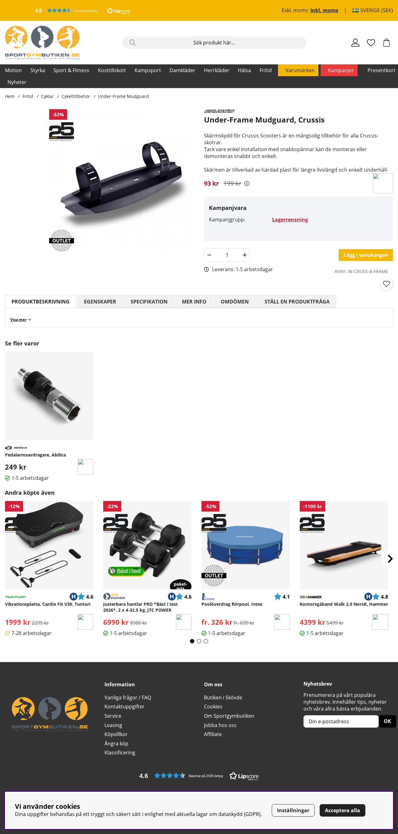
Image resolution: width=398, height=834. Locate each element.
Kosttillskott (112, 70)
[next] (390, 558)
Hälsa (244, 70)
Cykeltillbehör (76, 96)
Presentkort (382, 70)
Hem (10, 96)
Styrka (37, 70)
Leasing (113, 725)
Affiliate (213, 734)
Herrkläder (216, 70)
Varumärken (300, 70)
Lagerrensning (290, 219)
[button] (82, 10)
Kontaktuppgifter (124, 706)
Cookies (213, 706)
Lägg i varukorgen (366, 255)
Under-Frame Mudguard (123, 96)
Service (112, 716)
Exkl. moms (295, 10)
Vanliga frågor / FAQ (127, 697)
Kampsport (148, 70)
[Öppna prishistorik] (246, 183)
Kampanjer (341, 70)
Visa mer (18, 319)
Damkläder (182, 70)
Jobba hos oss (220, 725)
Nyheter (16, 82)
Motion (13, 70)
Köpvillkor (116, 734)
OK (387, 721)
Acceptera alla (342, 810)
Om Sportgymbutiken (229, 716)
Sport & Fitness (71, 70)
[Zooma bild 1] (121, 182)
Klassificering (119, 752)
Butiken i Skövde (223, 697)
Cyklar (47, 96)
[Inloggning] (355, 42)
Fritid (266, 70)
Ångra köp (116, 743)
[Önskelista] (370, 42)
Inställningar (293, 810)
